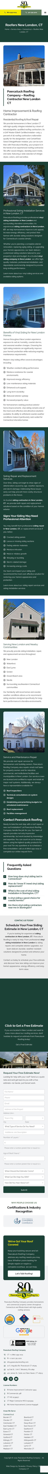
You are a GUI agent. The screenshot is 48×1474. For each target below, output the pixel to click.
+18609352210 (9, 1349)
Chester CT (7, 1420)
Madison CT (8, 1449)
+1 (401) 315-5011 (15, 1358)
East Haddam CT (10, 1426)
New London (27, 1030)
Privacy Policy (32, 1466)
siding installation (10, 588)
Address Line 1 (8, 1113)
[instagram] (11, 1379)
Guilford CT (7, 1437)
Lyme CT (27, 1446)
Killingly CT (7, 1440)
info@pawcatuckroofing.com (18, 1362)
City (4, 1122)
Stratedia (21, 1466)
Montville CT (29, 1449)
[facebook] (5, 1379)
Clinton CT (28, 1420)
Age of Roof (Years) (11, 1153)
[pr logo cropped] (24, 2)
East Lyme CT (8, 1429)
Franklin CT (28, 1432)
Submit (24, 1190)
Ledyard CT (28, 1443)
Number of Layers (11, 1137)
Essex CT (7, 1432)
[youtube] (16, 1379)
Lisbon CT (7, 1446)
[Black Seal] (24, 1341)
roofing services (31, 1033)
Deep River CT (29, 1423)
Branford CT (29, 1417)
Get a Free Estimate (24, 1045)
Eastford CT (28, 1429)
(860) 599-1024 (17, 1355)
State (27, 1122)
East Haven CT (30, 1426)
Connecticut (27, 29)
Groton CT (28, 1434)
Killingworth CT (30, 1440)
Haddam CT (28, 1437)
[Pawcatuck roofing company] (24, 1283)
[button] (24, 877)
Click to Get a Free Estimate (24, 1025)
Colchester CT (9, 1423)
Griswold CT (8, 1434)
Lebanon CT (8, 1443)
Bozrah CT (7, 1417)
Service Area (16, 29)
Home (7, 29)
